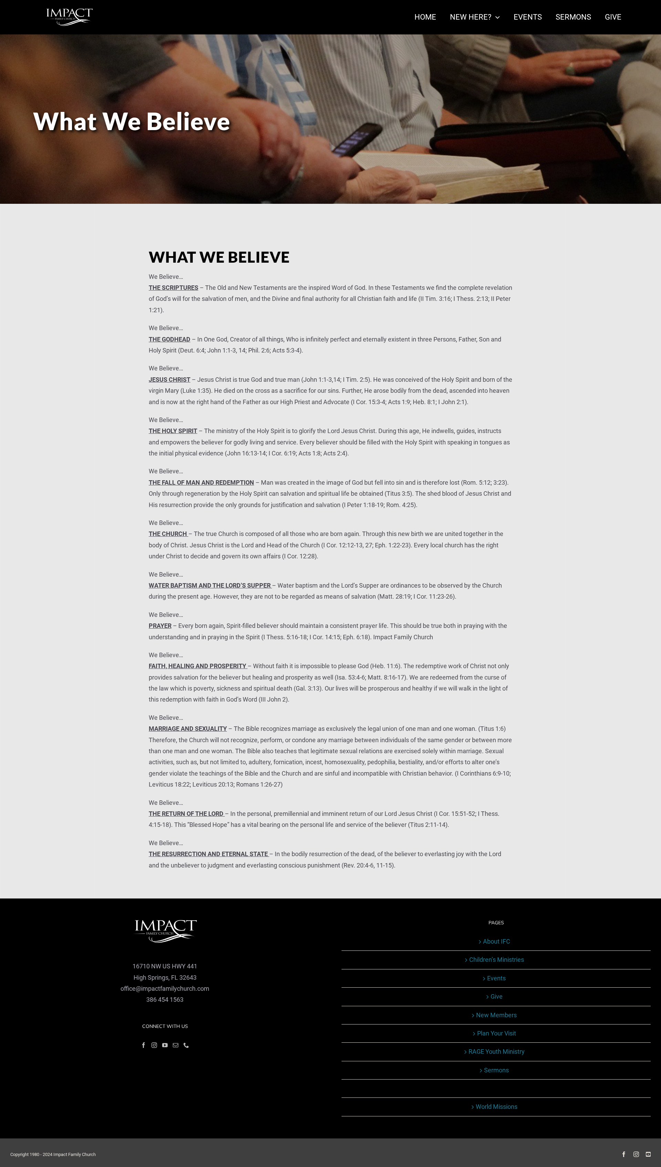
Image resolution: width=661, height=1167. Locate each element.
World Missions (496, 1106)
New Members (496, 1015)
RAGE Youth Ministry (497, 1051)
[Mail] (175, 1045)
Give (497, 996)
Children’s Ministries (496, 959)
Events (496, 978)
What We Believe (496, 1088)
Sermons (496, 1070)
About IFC (496, 941)
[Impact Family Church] (69, 10)
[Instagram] (154, 1045)
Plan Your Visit (496, 1033)
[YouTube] (165, 1045)
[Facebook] (143, 1045)
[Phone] (186, 1045)
